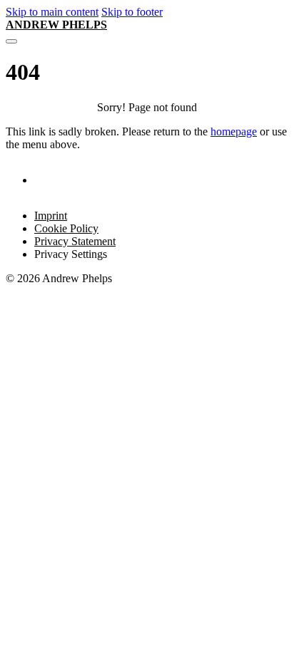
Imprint (50, 215)
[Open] (11, 41)
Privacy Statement (75, 241)
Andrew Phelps (56, 25)
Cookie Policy (66, 228)
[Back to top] (248, 617)
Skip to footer (132, 12)
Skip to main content (52, 12)
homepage (234, 131)
